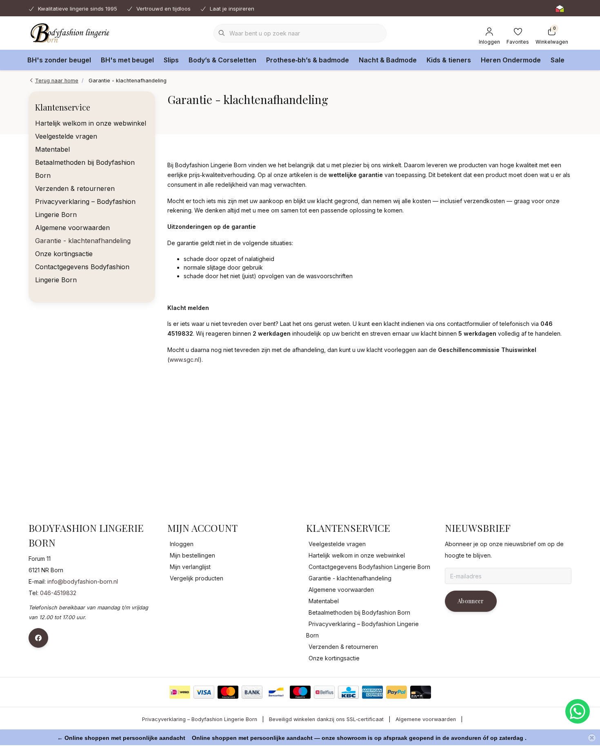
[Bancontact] (276, 692)
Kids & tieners (449, 60)
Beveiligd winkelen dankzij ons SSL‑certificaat (326, 719)
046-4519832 (58, 592)
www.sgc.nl (184, 359)
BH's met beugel (127, 60)
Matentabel (52, 149)
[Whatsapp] (577, 711)
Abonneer (471, 601)
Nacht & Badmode (388, 60)
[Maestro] (300, 692)
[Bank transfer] (252, 692)
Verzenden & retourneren (75, 188)
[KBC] (348, 692)
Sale (557, 60)
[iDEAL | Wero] (179, 692)
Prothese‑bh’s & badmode (307, 60)
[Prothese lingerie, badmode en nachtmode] (69, 33)
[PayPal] (396, 692)
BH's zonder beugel (59, 60)
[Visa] (203, 692)
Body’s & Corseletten (222, 60)
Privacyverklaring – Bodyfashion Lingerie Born (199, 719)
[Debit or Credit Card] (420, 692)
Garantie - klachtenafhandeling (83, 241)
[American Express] (372, 692)
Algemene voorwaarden (72, 228)
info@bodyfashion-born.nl (82, 581)
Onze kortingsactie (64, 254)
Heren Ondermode (511, 60)
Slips (171, 60)
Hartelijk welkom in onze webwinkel (90, 123)
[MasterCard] (228, 692)
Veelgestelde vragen (66, 136)
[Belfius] (324, 692)
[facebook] (38, 638)
